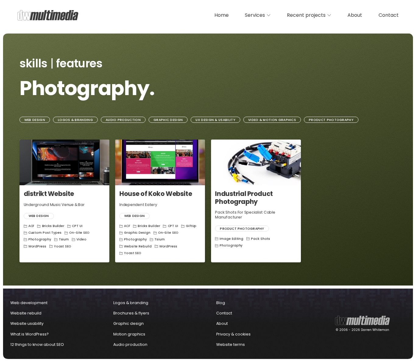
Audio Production (123, 120)
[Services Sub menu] (268, 15)
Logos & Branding (75, 120)
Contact (389, 15)
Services (255, 15)
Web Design (34, 120)
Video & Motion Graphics (272, 120)
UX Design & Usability (215, 120)
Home (221, 15)
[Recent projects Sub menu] (329, 15)
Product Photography (331, 120)
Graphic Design (168, 120)
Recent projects (306, 15)
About (354, 15)
